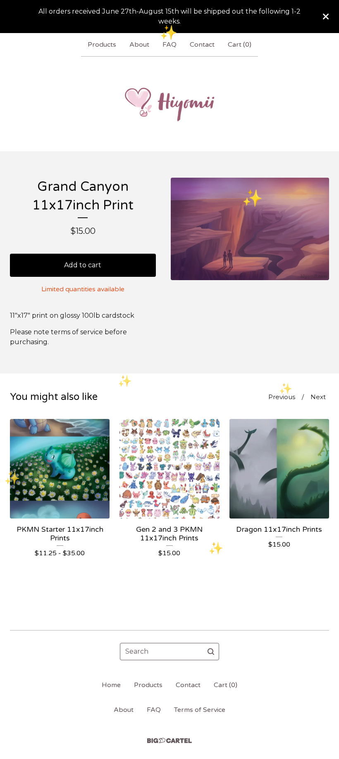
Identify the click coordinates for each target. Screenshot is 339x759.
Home (111, 685)
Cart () (239, 44)
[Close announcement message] (325, 16)
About (139, 44)
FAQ (169, 44)
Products (102, 44)
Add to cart (82, 265)
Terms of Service (199, 710)
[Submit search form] (211, 652)
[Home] (169, 103)
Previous (281, 397)
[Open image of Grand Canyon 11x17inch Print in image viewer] (250, 229)
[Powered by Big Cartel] (169, 741)
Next (318, 397)
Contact (202, 44)
